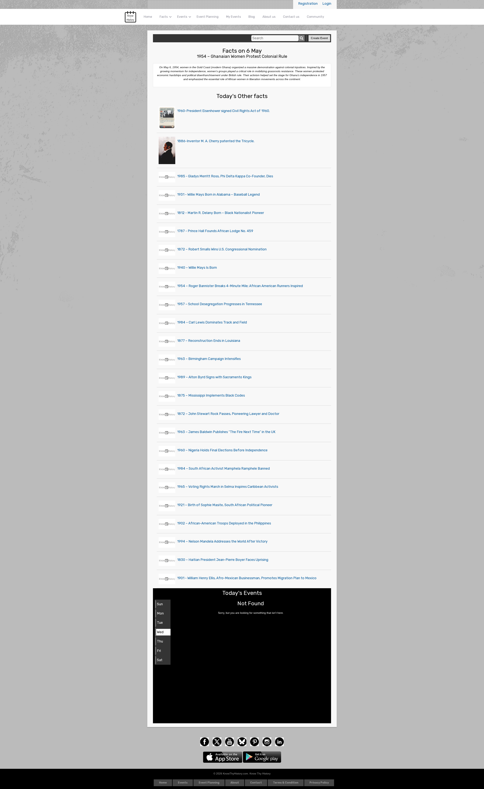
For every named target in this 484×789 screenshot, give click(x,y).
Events (182, 17)
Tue (160, 623)
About (234, 782)
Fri (159, 651)
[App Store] (223, 757)
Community (315, 17)
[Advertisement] (242, 695)
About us (268, 17)
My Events (233, 17)
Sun (160, 604)
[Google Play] (262, 757)
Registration (308, 4)
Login (326, 4)
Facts (164, 17)
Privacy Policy (319, 782)
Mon (160, 613)
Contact (256, 782)
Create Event (319, 38)
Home (148, 17)
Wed (160, 632)
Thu (160, 641)
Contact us (291, 17)
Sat (159, 660)
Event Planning (208, 17)
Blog (251, 17)
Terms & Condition (285, 782)
